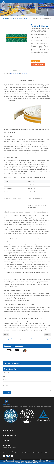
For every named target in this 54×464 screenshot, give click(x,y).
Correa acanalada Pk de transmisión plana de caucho (9, 354)
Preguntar (35, 61)
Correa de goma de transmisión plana (12, 339)
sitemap (25, 462)
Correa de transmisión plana (44, 339)
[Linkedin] (7, 456)
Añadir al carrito (39, 64)
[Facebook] (4, 456)
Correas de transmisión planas (28, 339)
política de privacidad (32, 462)
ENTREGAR (7, 392)
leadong (20, 462)
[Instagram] (12, 456)
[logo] (6, 402)
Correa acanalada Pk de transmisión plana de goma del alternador (17, 354)
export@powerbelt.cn (15, 451)
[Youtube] (9, 456)
